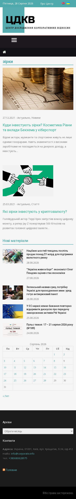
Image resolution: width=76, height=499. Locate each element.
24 (5, 380)
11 (15, 367)
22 (55, 374)
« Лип (6, 396)
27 (34, 380)
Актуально (23, 117)
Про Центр (46, 3)
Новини (35, 117)
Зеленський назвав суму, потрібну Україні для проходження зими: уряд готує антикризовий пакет (49, 290)
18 (15, 374)
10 (5, 367)
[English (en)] (63, 3)
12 (25, 367)
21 (44, 374)
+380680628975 (18, 458)
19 (25, 374)
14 (44, 367)
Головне (11, 470)
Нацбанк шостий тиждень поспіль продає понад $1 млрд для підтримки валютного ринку (50, 254)
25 (15, 380)
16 (64, 367)
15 (55, 367)
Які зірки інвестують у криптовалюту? (35, 211)
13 (34, 367)
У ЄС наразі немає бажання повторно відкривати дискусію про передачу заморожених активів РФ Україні (49, 309)
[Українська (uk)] (68, 3)
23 (64, 374)
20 (34, 374)
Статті (35, 204)
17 (5, 374)
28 (44, 380)
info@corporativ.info (22, 453)
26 (25, 380)
